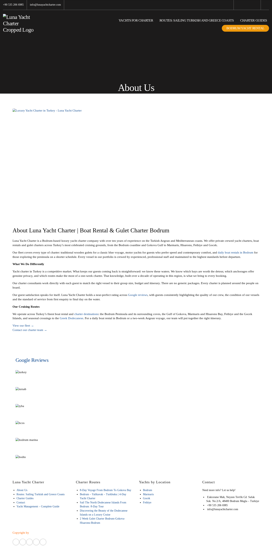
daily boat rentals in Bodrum (235, 252)
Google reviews (138, 294)
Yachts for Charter (136, 20)
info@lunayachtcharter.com (45, 4)
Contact (21, 502)
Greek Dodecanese (71, 318)
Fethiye (147, 502)
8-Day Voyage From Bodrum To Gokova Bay (105, 490)
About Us (22, 490)
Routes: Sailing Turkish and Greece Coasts (196, 20)
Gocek (146, 498)
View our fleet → (23, 325)
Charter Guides (253, 20)
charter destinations (86, 314)
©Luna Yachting (40, 532)
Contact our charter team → (30, 330)
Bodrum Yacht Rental (245, 28)
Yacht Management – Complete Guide (38, 506)
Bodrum (147, 490)
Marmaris (148, 494)
